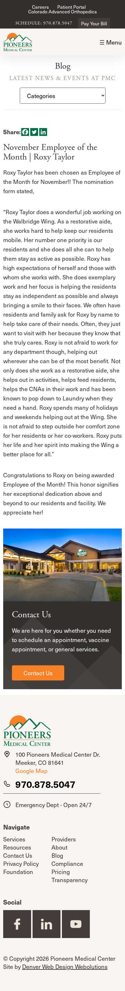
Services (14, 839)
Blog (57, 855)
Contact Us (38, 673)
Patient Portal (71, 6)
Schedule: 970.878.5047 (43, 23)
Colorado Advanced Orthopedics (62, 11)
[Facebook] (25, 132)
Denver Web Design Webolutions (65, 966)
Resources (17, 847)
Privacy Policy (21, 863)
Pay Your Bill (94, 23)
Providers (63, 839)
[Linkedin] (43, 132)
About (59, 847)
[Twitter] (34, 132)
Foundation (18, 871)
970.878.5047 (45, 784)
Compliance (67, 863)
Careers (40, 6)
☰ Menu (110, 42)
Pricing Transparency (69, 875)
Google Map (31, 770)
